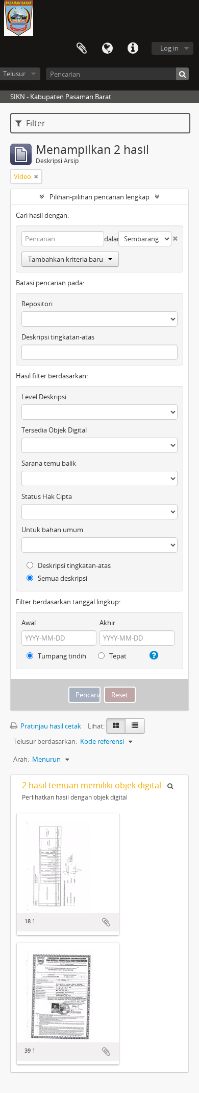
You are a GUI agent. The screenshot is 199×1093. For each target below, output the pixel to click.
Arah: (21, 759)
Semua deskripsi (61, 578)
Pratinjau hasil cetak (50, 726)
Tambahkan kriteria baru (65, 259)
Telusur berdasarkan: (45, 741)
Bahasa (107, 48)
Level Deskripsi (43, 396)
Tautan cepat (132, 48)
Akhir (107, 622)
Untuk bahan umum (52, 529)
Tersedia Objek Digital (54, 430)
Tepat (117, 656)
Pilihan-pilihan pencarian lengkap (99, 196)
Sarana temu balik (48, 463)
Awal (28, 622)
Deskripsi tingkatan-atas (57, 336)
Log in (169, 48)
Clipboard (81, 48)
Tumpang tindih (61, 656)
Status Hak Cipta (46, 496)
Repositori (37, 303)
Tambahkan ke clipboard (106, 922)
